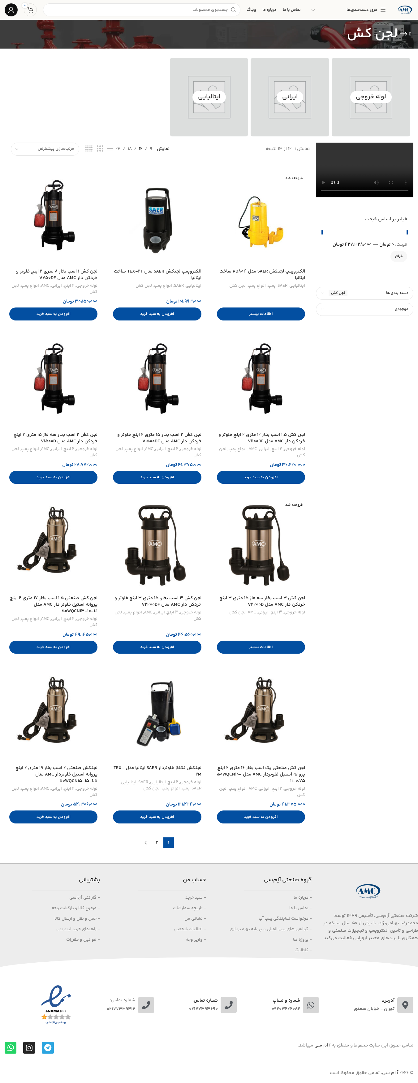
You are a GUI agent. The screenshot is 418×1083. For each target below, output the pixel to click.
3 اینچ (276, 612)
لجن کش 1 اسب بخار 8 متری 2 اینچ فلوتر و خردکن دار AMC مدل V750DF (56, 274)
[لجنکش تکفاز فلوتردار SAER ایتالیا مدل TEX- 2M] (157, 715)
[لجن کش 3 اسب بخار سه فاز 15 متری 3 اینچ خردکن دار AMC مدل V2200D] (261, 545)
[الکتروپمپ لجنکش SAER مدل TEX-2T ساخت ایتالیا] (157, 219)
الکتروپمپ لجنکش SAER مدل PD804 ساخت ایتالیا (262, 274)
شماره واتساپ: (285, 1000)
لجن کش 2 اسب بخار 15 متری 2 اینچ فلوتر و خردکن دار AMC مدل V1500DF (159, 438)
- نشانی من (195, 918)
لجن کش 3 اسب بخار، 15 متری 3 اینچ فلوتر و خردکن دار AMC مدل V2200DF (157, 601)
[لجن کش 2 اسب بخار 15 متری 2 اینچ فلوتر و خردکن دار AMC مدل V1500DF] (157, 382)
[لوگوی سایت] (405, 9)
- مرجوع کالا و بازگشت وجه (76, 908)
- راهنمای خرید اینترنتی (78, 929)
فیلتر (399, 256)
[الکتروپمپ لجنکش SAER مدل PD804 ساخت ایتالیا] (261, 219)
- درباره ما (303, 897)
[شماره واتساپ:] (311, 1005)
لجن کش (237, 285)
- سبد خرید (195, 897)
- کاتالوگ (303, 950)
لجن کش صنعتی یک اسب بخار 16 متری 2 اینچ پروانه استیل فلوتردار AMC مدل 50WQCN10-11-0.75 (261, 774)
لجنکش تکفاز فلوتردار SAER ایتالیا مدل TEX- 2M (157, 771)
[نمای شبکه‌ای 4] (89, 148)
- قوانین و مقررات (83, 939)
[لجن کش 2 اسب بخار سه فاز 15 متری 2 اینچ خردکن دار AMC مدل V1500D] (53, 382)
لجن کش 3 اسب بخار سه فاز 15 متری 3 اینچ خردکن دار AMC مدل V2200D (262, 601)
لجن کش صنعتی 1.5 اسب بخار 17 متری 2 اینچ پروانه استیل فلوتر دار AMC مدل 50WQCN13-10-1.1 (53, 605)
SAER (282, 285)
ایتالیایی (209, 97)
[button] (157, 313)
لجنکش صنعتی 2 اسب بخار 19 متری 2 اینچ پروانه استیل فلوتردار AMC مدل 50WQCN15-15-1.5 (56, 774)
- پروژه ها (302, 939)
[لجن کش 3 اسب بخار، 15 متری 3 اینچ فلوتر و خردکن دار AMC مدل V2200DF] (157, 545)
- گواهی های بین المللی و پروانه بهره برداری (271, 929)
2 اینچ (69, 285)
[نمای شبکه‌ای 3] (100, 148)
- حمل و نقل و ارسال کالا (77, 918)
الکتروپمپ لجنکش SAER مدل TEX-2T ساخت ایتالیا (157, 274)
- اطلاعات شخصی (190, 929)
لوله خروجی (371, 97)
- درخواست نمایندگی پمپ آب (285, 918)
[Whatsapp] (10, 1048)
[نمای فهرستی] (110, 148)
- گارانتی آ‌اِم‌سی (84, 897)
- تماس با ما (300, 908)
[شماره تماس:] (146, 1005)
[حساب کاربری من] (11, 10)
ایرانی (290, 97)
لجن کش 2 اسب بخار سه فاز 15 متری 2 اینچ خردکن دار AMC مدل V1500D (55, 438)
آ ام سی (390, 1073)
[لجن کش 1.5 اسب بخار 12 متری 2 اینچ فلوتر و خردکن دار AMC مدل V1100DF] (261, 382)
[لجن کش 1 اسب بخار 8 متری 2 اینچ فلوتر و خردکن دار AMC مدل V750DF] (53, 219)
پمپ (272, 285)
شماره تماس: (122, 1000)
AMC (45, 285)
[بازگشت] (405, 34)
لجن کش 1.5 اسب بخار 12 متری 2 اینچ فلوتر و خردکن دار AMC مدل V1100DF (261, 438)
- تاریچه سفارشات (189, 908)
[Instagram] (29, 1048)
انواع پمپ (257, 285)
